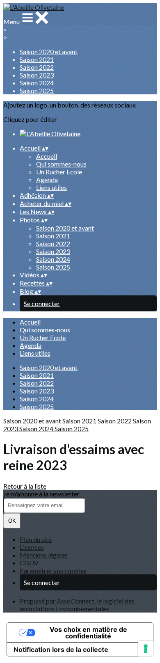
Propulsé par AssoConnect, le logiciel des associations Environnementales (77, 605)
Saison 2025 (37, 90)
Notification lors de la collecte (61, 649)
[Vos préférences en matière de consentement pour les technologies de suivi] (145, 648)
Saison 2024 (37, 83)
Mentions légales (44, 555)
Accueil (46, 156)
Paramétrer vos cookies (53, 570)
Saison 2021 (37, 59)
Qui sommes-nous (61, 164)
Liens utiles (51, 187)
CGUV (29, 563)
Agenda (47, 179)
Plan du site (36, 539)
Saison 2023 (37, 75)
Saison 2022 (37, 67)
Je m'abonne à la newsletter (41, 494)
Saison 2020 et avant (49, 51)
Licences (32, 547)
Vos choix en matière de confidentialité (88, 632)
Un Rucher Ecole (59, 172)
